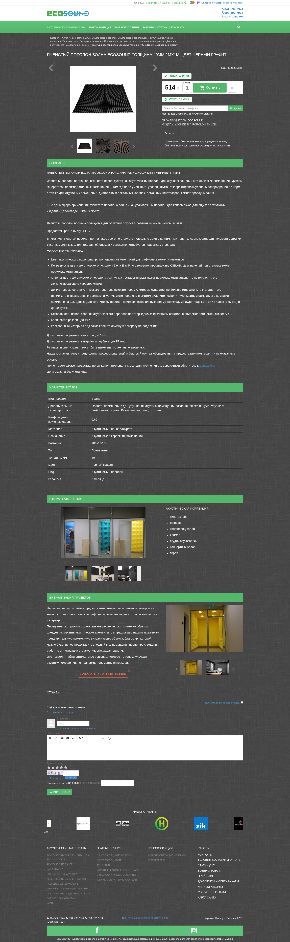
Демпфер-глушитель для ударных (67, 888)
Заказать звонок (232, 16)
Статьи (162, 27)
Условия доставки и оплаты (219, 859)
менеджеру (207, 365)
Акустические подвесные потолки (68, 893)
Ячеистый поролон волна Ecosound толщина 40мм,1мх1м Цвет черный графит (133, 44)
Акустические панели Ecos (133, 37)
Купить (212, 87)
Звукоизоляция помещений (114, 855)
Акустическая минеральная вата (117, 870)
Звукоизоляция (99, 27)
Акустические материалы (66, 27)
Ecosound (195, 120)
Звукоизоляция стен (110, 860)
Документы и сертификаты (218, 881)
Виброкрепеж (156, 860)
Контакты (178, 27)
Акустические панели (104, 37)
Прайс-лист (207, 876)
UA (142, 3)
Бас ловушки (55, 869)
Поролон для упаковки (61, 898)
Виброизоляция (127, 27)
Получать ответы (57, 783)
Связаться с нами (212, 892)
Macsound (103, 865)
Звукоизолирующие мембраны (116, 875)
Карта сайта (207, 897)
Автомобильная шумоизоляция (117, 880)
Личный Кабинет (210, 886)
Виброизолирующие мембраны (167, 855)
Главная (54, 37)
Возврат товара (209, 870)
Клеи (50, 903)
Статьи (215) (206, 865)
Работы (148, 27)
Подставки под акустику (62, 874)
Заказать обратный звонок (103, 674)
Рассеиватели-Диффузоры (63, 884)
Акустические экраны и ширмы (66, 879)
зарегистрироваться (82, 728)
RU (135, 3)
